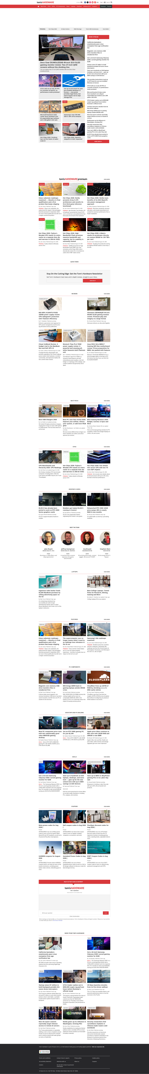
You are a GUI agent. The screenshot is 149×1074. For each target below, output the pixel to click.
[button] (109, 2)
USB (40, 405)
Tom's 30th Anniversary (92, 29)
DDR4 (65, 672)
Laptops (73, 6)
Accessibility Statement (45, 1061)
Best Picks (43, 6)
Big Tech (66, 1008)
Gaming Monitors (92, 299)
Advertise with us (61, 1061)
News (68, 6)
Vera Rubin (106, 29)
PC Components (60, 6)
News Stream (93, 37)
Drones (41, 971)
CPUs (49, 6)
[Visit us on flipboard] (95, 2)
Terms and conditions (44, 1058)
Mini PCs (90, 717)
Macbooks (42, 577)
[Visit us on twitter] (88, 2)
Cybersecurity (91, 1008)
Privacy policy (77, 1058)
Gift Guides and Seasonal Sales (94, 762)
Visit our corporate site (98, 1047)
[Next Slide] (108, 539)
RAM (89, 672)
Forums (109, 6)
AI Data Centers (65, 29)
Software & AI (86, 6)
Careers (41, 1065)
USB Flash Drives (43, 672)
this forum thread (57, 920)
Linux (40, 938)
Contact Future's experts (63, 1058)
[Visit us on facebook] (85, 2)
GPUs (53, 6)
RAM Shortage (77, 29)
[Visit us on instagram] (90, 2)
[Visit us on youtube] (93, 2)
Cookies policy (95, 1058)
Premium (103, 6)
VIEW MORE (107, 179)
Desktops (79, 6)
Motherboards (92, 330)
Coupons (94, 6)
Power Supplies (43, 299)
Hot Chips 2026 (53, 29)
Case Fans (66, 405)
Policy (41, 1008)
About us (76, 1061)
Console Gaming (68, 971)
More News (98, 141)
